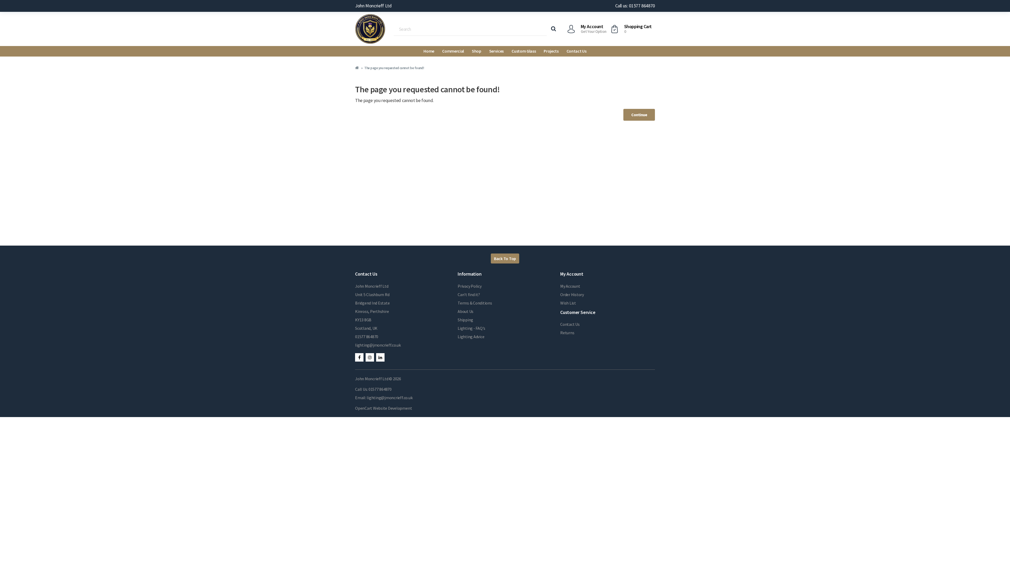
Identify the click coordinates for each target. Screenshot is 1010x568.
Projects (551, 51)
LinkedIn (380, 357)
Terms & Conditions (475, 303)
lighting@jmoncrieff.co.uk (378, 345)
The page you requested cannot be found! (394, 68)
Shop (476, 51)
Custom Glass (524, 51)
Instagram (370, 357)
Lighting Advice (471, 336)
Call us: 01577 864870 (635, 6)
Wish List (568, 303)
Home (428, 51)
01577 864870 (366, 336)
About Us (465, 311)
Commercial (453, 51)
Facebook (359, 357)
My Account (570, 286)
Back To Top (505, 258)
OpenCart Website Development (383, 408)
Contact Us (577, 51)
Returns (567, 332)
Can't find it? (469, 294)
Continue (639, 114)
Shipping (465, 319)
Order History (572, 294)
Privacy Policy (470, 286)
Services (496, 51)
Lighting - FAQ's (471, 328)
